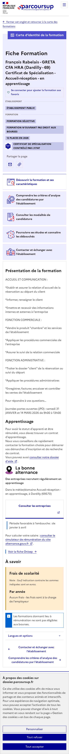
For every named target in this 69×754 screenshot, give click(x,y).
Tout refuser (34, 737)
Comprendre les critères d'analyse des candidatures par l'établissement (32, 660)
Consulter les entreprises (35, 506)
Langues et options (20, 636)
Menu (64, 4)
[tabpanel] (34, 464)
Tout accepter (34, 747)
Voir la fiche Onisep (20, 552)
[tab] (34, 182)
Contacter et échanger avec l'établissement (36, 649)
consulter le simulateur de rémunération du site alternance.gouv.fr (30, 539)
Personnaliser (34, 729)
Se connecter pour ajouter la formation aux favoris (36, 92)
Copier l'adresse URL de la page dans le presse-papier (19, 164)
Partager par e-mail (10, 164)
